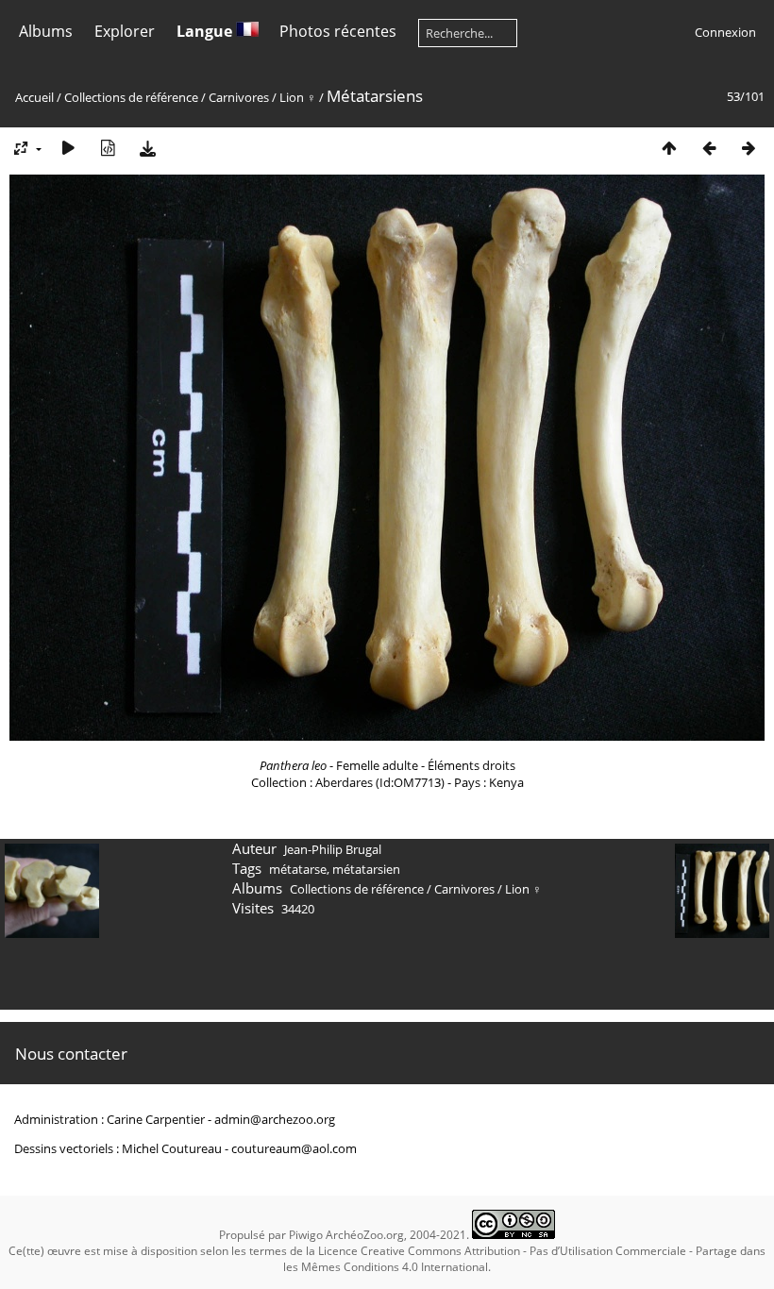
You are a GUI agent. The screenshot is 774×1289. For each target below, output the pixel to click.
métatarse (298, 869)
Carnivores (239, 97)
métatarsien (366, 869)
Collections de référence (131, 97)
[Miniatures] (669, 148)
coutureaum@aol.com (294, 1148)
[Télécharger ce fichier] (147, 148)
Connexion (725, 32)
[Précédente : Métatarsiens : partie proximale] (709, 148)
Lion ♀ (297, 97)
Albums (46, 31)
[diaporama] (68, 148)
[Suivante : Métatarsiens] (748, 148)
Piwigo (306, 1235)
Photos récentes (337, 31)
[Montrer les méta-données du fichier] (107, 148)
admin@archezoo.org (274, 1119)
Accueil (34, 97)
